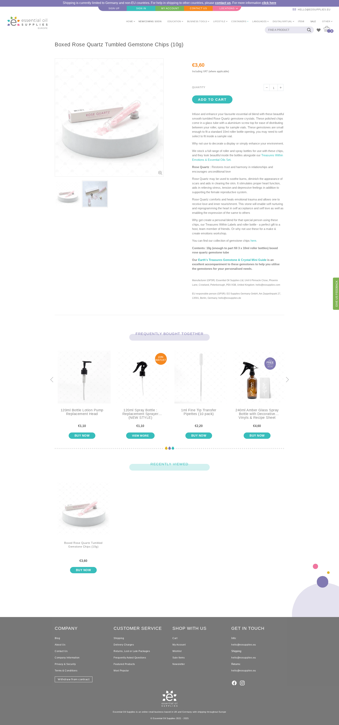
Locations (227, 8)
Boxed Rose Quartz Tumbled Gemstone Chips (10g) (83, 544)
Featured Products (124, 664)
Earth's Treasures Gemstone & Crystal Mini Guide (232, 259)
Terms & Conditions (66, 670)
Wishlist (176, 651)
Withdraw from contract (73, 679)
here (253, 240)
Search (308, 30)
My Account (179, 644)
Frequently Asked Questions (130, 657)
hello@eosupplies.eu (314, 9)
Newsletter (178, 664)
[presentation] (52, 380)
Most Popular (121, 670)
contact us (223, 3)
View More (140, 435)
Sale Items (178, 657)
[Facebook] (234, 683)
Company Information (67, 657)
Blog (57, 638)
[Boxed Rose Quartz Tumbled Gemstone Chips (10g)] (83, 511)
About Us (60, 644)
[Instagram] (242, 683)
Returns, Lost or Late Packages (132, 651)
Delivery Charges (124, 644)
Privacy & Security (65, 664)
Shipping (119, 638)
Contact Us (61, 651)
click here (269, 3)
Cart (174, 638)
